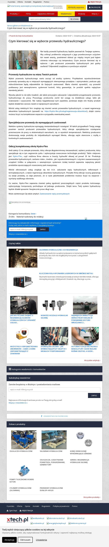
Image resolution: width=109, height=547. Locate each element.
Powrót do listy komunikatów (21, 36)
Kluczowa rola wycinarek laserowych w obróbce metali (66, 273)
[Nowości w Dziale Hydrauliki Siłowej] (54, 305)
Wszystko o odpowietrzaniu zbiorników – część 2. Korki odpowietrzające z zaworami (24, 350)
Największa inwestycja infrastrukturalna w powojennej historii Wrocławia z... (82, 319)
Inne (33, 213)
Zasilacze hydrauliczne (21, 451)
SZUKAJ (75, 19)
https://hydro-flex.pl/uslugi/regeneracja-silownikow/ (66, 111)
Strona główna (13, 25)
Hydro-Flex (17, 156)
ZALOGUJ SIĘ (95, 7)
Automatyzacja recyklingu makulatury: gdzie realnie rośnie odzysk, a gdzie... (84, 348)
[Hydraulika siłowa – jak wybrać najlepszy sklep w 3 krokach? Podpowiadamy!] (54, 336)
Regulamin (46, 506)
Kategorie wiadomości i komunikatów (28, 369)
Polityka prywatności (61, 506)
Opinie (27, 506)
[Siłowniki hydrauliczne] (54, 440)
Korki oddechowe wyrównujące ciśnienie (81, 452)
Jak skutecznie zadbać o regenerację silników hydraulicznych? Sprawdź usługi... (22, 319)
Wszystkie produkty (91, 497)
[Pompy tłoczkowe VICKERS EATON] (24, 468)
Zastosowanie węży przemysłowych (55, 194)
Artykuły (81, 13)
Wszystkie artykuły (91, 360)
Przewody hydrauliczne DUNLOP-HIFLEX (51, 489)
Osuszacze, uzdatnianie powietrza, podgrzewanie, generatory (52, 462)
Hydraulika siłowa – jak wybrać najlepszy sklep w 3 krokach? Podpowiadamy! (53, 348)
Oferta (19, 506)
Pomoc (74, 506)
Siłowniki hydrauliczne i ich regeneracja (58, 250)
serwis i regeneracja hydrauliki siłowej (79, 461)
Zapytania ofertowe (45, 13)
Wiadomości (66, 13)
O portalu (10, 506)
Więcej (95, 13)
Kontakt (36, 506)
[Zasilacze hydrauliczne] (24, 440)
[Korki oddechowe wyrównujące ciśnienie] (84, 440)
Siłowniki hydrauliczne (51, 451)
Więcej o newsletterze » (18, 234)
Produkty (14, 13)
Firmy (28, 13)
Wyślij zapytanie (77, 7)
